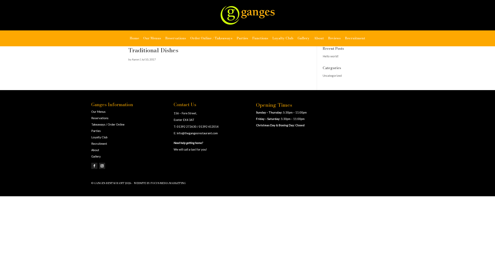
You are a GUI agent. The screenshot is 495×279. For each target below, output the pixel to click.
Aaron (135, 59)
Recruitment (355, 38)
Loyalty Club (282, 38)
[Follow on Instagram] (102, 166)
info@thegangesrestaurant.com (197, 133)
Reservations (175, 38)
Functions (260, 38)
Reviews (334, 38)
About (319, 38)
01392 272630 (186, 126)
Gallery (304, 38)
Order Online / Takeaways (211, 38)
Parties (242, 38)
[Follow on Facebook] (94, 166)
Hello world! (331, 56)
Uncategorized (332, 75)
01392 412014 (208, 126)
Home (134, 38)
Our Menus (152, 38)
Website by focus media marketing (160, 183)
